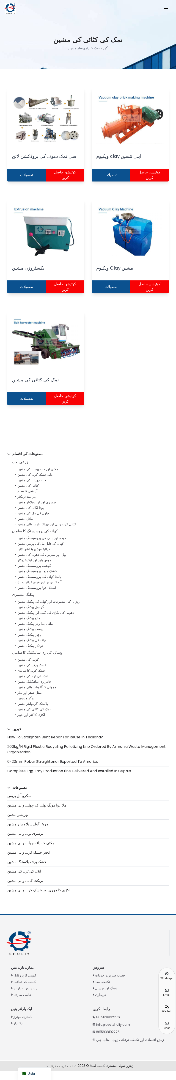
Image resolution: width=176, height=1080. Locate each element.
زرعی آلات (20, 462)
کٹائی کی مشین (28, 485)
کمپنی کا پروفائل (25, 975)
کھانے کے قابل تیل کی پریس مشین (40, 543)
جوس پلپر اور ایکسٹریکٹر (34, 560)
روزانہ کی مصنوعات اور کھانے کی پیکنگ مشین (48, 601)
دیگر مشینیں (25, 698)
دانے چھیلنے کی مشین (31, 480)
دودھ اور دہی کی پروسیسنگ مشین (41, 538)
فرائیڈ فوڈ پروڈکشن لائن (33, 549)
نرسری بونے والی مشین (25, 833)
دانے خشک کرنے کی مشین (34, 474)
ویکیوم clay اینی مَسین (118, 156)
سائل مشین (25, 518)
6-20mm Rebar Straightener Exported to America (52, 761)
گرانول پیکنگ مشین (30, 607)
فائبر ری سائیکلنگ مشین (34, 681)
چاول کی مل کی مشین (33, 513)
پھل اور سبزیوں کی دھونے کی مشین (41, 554)
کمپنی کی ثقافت (25, 981)
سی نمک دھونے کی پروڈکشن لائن (44, 156)
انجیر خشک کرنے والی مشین (28, 852)
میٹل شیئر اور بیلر (29, 692)
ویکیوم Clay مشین (114, 268)
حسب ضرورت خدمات (110, 975)
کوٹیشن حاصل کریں (65, 175)
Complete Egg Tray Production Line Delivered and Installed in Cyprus (69, 771)
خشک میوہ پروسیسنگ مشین (37, 571)
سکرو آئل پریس (19, 795)
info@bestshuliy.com (113, 1024)
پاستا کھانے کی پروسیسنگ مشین (39, 576)
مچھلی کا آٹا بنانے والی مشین (36, 687)
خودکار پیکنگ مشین (30, 645)
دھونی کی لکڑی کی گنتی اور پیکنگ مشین (45, 612)
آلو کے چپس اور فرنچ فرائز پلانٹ (39, 582)
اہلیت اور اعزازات (26, 988)
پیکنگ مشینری (23, 594)
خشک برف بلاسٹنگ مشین (27, 861)
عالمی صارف (22, 994)
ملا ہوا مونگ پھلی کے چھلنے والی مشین (36, 805)
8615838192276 (108, 1017)
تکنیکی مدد (102, 981)
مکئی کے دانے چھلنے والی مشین (31, 843)
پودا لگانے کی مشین (30, 507)
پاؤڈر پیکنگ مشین (29, 634)
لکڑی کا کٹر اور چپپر (31, 714)
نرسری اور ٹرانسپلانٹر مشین (36, 502)
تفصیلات (26, 175)
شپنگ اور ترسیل (106, 988)
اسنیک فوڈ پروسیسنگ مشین (36, 587)
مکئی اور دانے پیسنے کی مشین (37, 469)
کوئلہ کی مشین (28, 659)
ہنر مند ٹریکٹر (26, 496)
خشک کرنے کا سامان (31, 670)
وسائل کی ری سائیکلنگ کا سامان (37, 652)
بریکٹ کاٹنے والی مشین (25, 880)
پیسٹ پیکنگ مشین (30, 629)
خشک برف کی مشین (32, 665)
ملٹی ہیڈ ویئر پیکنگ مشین (35, 623)
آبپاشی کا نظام (27, 491)
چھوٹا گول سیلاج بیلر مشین (27, 824)
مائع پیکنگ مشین (28, 618)
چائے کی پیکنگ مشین (31, 640)
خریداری (101, 994)
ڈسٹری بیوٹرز (23, 1016)
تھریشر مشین (17, 814)
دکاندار (18, 1023)
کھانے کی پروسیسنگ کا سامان (35, 531)
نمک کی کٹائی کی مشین (34, 709)
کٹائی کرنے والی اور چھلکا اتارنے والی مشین (46, 524)
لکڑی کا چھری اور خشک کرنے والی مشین (38, 890)
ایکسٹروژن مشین (29, 268)
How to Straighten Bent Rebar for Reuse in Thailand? (55, 737)
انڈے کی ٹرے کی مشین (32, 676)
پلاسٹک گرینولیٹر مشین (32, 703)
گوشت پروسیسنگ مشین (34, 565)
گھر (105, 48)
